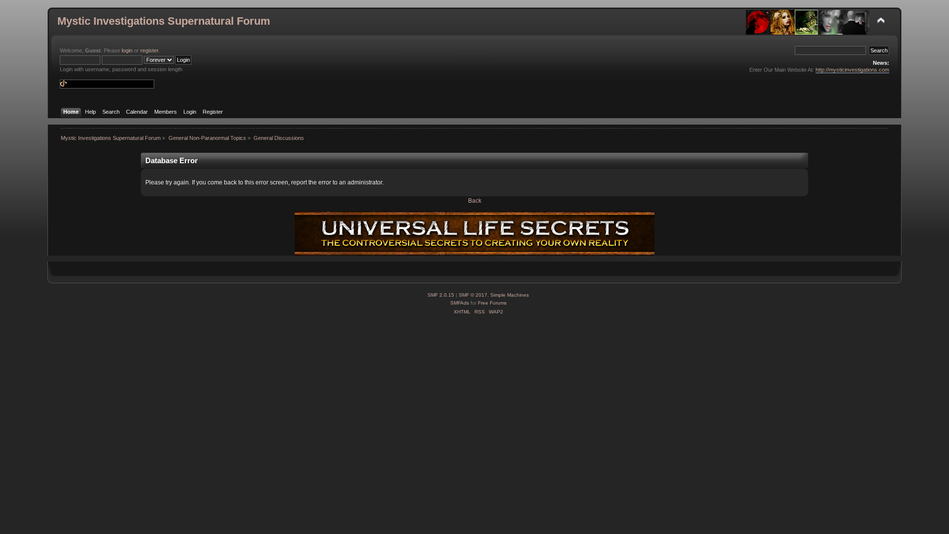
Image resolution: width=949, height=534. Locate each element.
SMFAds (459, 303)
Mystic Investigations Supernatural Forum (163, 21)
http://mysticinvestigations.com (852, 70)
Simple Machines (509, 295)
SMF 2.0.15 (441, 295)
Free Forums (492, 303)
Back (474, 200)
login (127, 50)
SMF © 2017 (473, 295)
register (149, 50)
